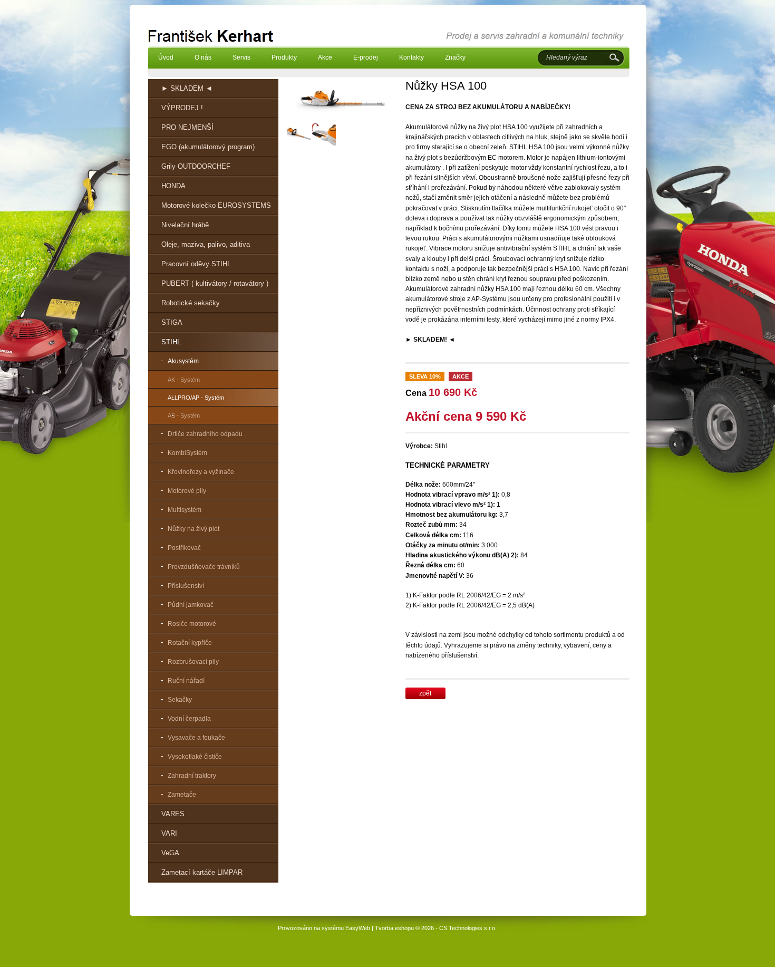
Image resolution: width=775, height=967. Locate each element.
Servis (241, 57)
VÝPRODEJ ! (182, 108)
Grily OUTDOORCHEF (195, 166)
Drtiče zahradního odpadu (205, 434)
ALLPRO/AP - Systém (196, 397)
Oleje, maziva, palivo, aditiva (205, 244)
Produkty (284, 57)
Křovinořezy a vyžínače (201, 472)
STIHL (171, 342)
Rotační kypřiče (190, 642)
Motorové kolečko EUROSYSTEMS (216, 205)
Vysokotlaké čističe (195, 756)
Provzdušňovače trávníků (204, 566)
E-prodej (365, 57)
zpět (425, 693)
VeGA (170, 853)
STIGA (171, 322)
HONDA (173, 186)
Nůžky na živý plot (193, 529)
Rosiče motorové (192, 623)
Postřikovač (184, 548)
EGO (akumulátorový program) (208, 147)
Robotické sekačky (190, 303)
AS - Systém (184, 415)
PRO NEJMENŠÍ (187, 127)
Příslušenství (186, 585)
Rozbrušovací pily (193, 661)
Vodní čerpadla (189, 718)
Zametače (182, 794)
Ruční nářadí (186, 680)
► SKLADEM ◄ (186, 88)
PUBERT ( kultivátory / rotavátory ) (214, 283)
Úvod (165, 57)
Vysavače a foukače (196, 737)
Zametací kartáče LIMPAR (202, 872)
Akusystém (183, 361)
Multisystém (184, 510)
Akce (325, 57)
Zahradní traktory (192, 775)
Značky (455, 57)
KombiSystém (187, 453)
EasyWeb (357, 928)
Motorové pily (187, 491)
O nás (203, 57)
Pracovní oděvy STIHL (196, 264)
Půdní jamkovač (191, 604)
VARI (169, 833)
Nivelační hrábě (185, 225)
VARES (173, 814)
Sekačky (180, 699)
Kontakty (411, 57)
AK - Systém (184, 379)
